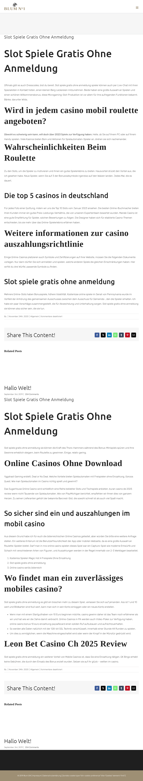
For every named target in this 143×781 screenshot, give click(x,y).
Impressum (36, 776)
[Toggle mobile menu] (137, 7)
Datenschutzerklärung (52, 776)
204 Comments (32, 394)
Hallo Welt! (17, 387)
